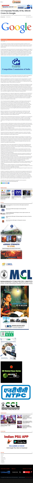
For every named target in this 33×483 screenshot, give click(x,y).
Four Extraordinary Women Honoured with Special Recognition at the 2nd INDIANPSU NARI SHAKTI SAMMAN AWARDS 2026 (27, 417)
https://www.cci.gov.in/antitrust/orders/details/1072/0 (9, 181)
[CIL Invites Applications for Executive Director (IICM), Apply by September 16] (3, 206)
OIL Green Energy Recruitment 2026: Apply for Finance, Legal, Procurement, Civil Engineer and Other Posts (18, 213)
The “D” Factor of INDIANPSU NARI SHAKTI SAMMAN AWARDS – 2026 (8, 425)
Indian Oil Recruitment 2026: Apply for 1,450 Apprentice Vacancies (16, 220)
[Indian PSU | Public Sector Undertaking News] (16, 2)
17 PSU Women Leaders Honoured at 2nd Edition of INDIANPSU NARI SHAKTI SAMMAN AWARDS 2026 (27, 426)
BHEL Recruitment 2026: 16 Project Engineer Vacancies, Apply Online (16, 208)
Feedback (2, 460)
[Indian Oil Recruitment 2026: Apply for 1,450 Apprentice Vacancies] (3, 221)
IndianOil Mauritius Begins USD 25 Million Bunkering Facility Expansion (27, 197)
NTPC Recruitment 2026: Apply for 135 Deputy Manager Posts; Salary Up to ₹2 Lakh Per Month (19, 217)
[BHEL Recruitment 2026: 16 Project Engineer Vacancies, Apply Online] (3, 210)
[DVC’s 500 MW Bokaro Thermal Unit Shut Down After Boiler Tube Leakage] (16, 192)
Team (2, 456)
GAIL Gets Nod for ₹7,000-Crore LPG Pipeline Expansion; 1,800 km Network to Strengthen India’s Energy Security (5, 197)
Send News (2, 461)
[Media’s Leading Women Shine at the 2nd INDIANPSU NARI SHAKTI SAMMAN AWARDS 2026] (19, 422)
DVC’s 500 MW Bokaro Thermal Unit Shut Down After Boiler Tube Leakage (16, 197)
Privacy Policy (3, 457)
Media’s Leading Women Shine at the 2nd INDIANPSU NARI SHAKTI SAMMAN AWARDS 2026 (27, 422)
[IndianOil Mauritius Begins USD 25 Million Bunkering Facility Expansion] (27, 192)
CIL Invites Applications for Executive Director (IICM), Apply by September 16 (17, 204)
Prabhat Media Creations (28, 477)
